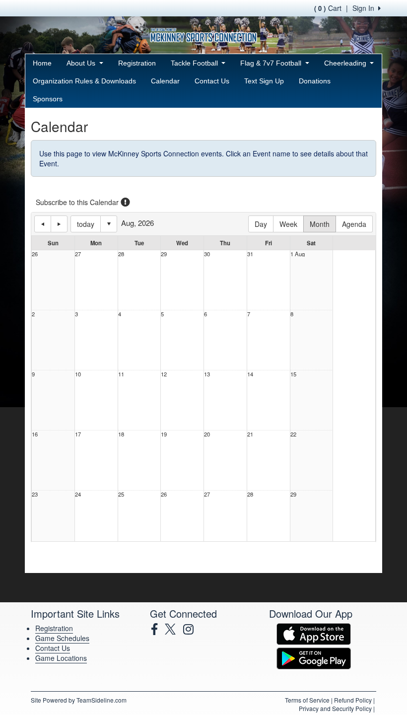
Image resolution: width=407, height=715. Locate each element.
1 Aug (297, 254)
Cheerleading (346, 63)
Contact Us (212, 81)
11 (121, 374)
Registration (137, 63)
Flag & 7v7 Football (271, 63)
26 (35, 254)
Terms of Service (307, 700)
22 (293, 434)
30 (207, 254)
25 (121, 494)
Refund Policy (353, 700)
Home (42, 63)
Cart (327, 8)
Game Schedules (62, 638)
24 (78, 494)
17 (78, 434)
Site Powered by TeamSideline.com (79, 700)
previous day (42, 223)
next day (59, 223)
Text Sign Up (264, 81)
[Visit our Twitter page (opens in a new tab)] (174, 629)
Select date (108, 223)
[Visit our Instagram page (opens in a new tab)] (192, 629)
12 (164, 374)
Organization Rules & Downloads (84, 81)
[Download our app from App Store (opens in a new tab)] (313, 633)
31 (250, 254)
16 (35, 434)
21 (250, 434)
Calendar (165, 81)
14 (250, 374)
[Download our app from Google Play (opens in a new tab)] (313, 657)
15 (293, 374)
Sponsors (48, 99)
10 (78, 374)
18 (121, 434)
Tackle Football (195, 63)
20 (207, 434)
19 (164, 434)
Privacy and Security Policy (335, 708)
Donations (315, 81)
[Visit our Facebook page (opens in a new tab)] (158, 629)
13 (207, 374)
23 (35, 494)
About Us (82, 63)
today (85, 224)
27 (78, 254)
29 (164, 254)
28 (121, 254)
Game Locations (61, 658)
